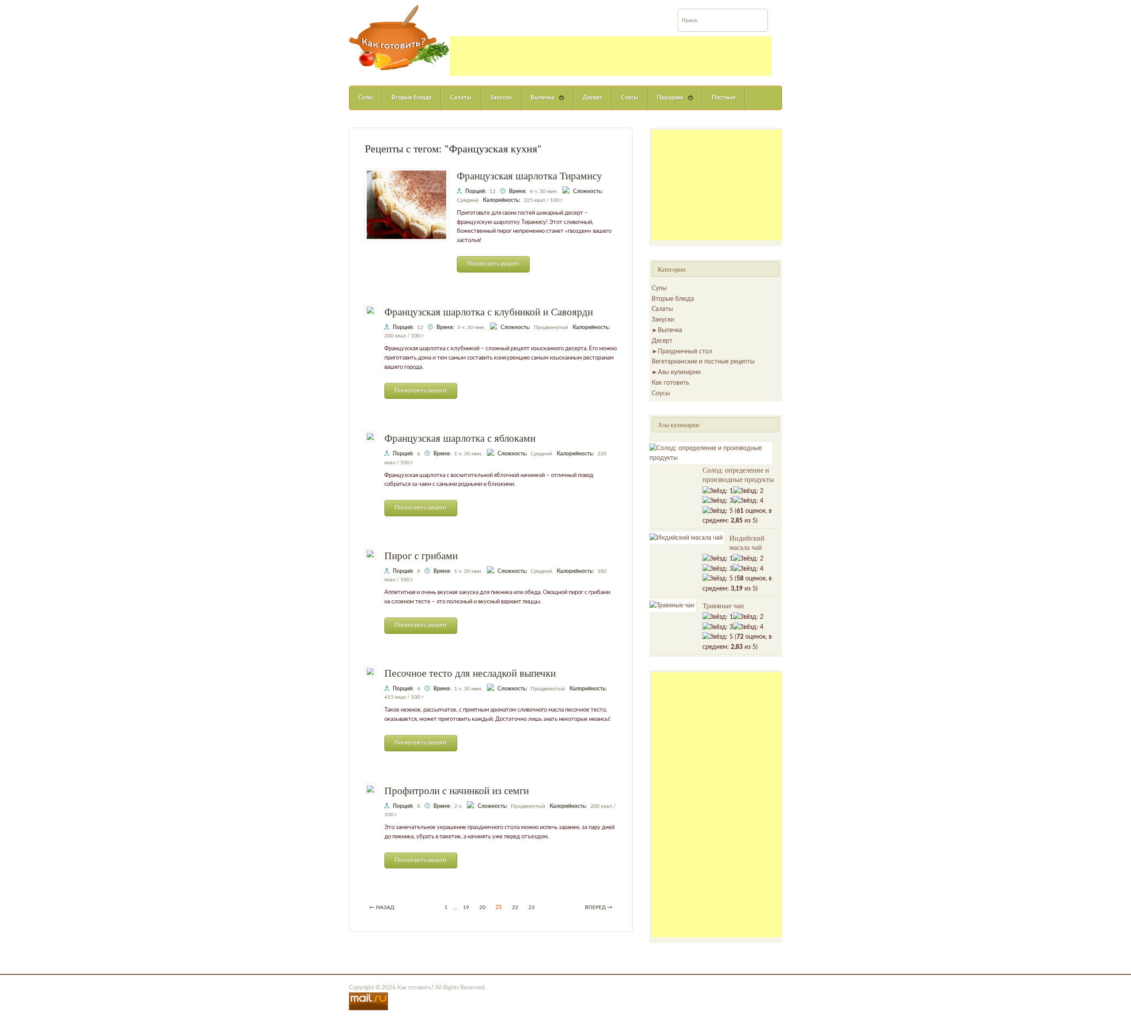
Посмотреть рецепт (493, 264)
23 (531, 907)
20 (482, 907)
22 (515, 907)
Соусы (629, 98)
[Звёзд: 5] (717, 511)
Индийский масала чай (747, 542)
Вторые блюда (411, 98)
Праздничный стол (685, 352)
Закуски (501, 98)
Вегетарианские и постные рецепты (703, 362)
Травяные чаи (723, 605)
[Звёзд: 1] (717, 491)
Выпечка (537, 102)
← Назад (381, 907)
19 (466, 907)
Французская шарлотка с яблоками (459, 437)
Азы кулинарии (679, 372)
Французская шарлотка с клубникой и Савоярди (488, 311)
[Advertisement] (610, 56)
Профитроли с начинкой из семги (456, 790)
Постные (724, 98)
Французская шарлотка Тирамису (529, 175)
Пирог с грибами (421, 555)
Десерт (593, 98)
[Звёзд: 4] (748, 501)
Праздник (665, 102)
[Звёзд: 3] (717, 501)
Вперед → (598, 907)
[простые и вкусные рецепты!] (399, 37)
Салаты (460, 98)
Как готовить (670, 383)
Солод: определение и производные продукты (738, 474)
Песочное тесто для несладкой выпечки (470, 672)
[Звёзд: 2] (748, 491)
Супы (365, 98)
